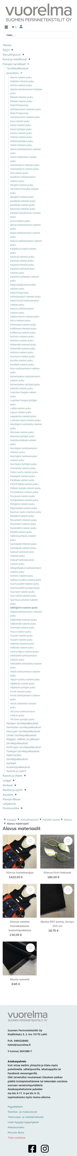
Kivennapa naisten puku (23, 324)
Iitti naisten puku (19, 173)
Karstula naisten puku (21, 260)
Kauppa (11, 819)
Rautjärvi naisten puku (22, 515)
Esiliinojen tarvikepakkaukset (23, 747)
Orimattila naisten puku (22, 468)
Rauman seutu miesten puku (25, 512)
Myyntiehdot (15, 1106)
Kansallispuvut (12, 54)
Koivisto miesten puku (22, 336)
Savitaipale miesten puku (23, 543)
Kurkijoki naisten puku (22, 364)
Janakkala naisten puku (22, 204)
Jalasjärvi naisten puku (22, 196)
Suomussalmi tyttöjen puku (25, 587)
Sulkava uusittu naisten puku (25, 579)
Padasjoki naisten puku (22, 476)
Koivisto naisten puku (21, 340)
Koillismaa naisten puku (22, 332)
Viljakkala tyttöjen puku (22, 687)
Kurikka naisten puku (21, 360)
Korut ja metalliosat (15, 59)
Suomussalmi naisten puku (24, 583)
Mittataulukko (16, 1127)
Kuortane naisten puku (22, 356)
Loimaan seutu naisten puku (25, 420)
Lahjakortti (9, 803)
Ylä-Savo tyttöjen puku (22, 719)
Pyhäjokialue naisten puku (24, 500)
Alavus (68, 819)
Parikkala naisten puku (22, 480)
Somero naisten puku (21, 575)
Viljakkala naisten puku (22, 683)
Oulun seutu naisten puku (24, 472)
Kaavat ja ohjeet (12, 775)
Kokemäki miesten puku (23, 344)
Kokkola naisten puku (21, 352)
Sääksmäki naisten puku (23, 623)
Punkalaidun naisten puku (24, 492)
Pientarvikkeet (11, 799)
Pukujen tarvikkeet (14, 64)
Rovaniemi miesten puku (23, 520)
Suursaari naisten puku (22, 591)
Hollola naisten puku (21, 137)
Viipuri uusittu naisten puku (25, 679)
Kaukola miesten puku (22, 264)
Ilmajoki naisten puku (21, 184)
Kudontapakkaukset (18, 767)
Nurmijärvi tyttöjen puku (23, 464)
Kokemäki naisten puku (22, 348)
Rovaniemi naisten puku (23, 523)
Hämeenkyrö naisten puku (24, 168)
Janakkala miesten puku (22, 201)
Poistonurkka (11, 808)
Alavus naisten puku (21, 77)
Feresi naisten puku (20, 125)
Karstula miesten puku (22, 256)
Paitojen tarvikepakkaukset (22, 723)
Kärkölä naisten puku (21, 388)
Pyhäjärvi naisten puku (22, 504)
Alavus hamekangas (19, 872)
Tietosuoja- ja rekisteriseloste (26, 1117)
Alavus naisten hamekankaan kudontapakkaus (20, 926)
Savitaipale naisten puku (23, 548)
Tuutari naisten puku (21, 635)
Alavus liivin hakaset (57, 872)
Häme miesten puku (21, 145)
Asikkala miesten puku (22, 81)
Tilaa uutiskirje (16, 1137)
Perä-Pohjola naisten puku (24, 484)
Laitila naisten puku (20, 408)
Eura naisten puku (20, 121)
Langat (7, 780)
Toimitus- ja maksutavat (22, 1111)
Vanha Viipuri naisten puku (24, 651)
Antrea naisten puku (21, 85)
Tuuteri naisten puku (21, 639)
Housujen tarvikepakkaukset (23, 731)
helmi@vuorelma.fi (19, 1044)
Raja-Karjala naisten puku (23, 508)
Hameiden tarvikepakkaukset (23, 727)
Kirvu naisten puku (20, 320)
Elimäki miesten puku (21, 97)
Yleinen (7, 45)
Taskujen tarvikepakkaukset (22, 751)
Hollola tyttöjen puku (21, 141)
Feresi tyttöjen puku (21, 129)
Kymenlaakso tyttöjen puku (25, 384)
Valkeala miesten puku (22, 643)
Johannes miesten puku (22, 208)
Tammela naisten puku (22, 627)
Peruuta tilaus (16, 1132)
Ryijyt (6, 49)
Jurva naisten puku (20, 220)
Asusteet (8, 794)
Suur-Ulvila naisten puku (23, 595)
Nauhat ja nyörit (16, 771)
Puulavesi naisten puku (22, 496)
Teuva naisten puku (20, 631)
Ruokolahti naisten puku (23, 528)
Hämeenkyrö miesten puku (24, 165)
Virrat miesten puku (20, 691)
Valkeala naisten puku (21, 647)
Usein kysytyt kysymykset (23, 1122)
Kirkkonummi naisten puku (24, 316)
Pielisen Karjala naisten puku (25, 488)
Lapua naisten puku (20, 412)
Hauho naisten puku (21, 133)
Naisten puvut (51, 819)
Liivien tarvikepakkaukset (21, 735)
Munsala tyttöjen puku (22, 436)
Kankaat (11, 763)
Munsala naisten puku (22, 432)
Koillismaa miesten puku (23, 328)
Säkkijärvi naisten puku (24, 607)
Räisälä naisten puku (21, 531)
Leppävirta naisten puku (23, 416)
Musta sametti (19, 979)
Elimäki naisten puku (21, 101)
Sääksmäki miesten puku (23, 619)
